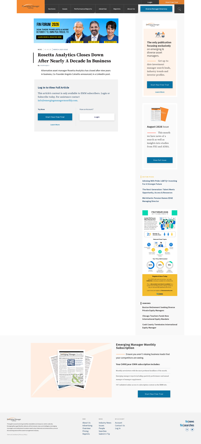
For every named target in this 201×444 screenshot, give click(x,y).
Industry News (105, 422)
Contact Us (120, 425)
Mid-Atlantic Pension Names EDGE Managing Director (157, 199)
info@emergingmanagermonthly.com (57, 100)
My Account (119, 419)
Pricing (85, 431)
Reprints (117, 9)
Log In (118, 428)
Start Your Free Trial (55, 117)
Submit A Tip (104, 434)
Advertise (103, 9)
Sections (51, 9)
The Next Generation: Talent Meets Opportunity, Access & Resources (158, 191)
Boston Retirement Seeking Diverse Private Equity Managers (158, 309)
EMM (84, 419)
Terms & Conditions (12, 434)
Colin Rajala (44, 65)
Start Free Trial (172, 2)
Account (118, 422)
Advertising (87, 425)
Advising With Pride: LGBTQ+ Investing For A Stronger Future (159, 182)
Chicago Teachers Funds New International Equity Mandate (155, 317)
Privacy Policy (23, 434)
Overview (86, 428)
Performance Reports (83, 9)
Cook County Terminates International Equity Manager (159, 326)
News (40, 49)
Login (150, 2)
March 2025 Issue (60, 49)
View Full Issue (159, 160)
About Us (131, 9)
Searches (103, 431)
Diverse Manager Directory (156, 9)
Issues (64, 9)
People (102, 428)
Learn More (55, 124)
